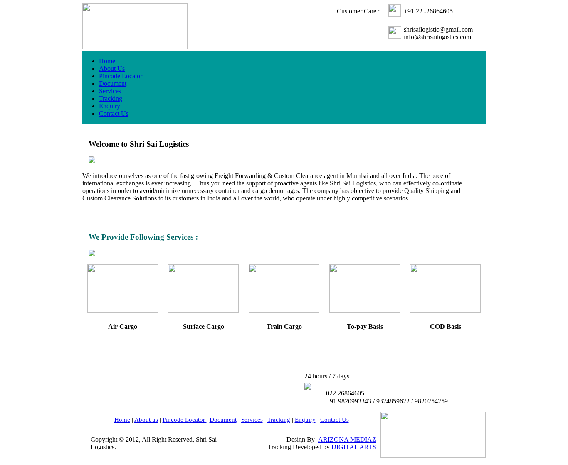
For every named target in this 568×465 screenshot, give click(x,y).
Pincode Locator (120, 76)
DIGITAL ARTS (353, 446)
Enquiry (109, 106)
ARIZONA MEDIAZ (347, 439)
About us (146, 419)
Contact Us (113, 113)
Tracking (110, 98)
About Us (112, 68)
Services (110, 91)
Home (107, 61)
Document (112, 83)
